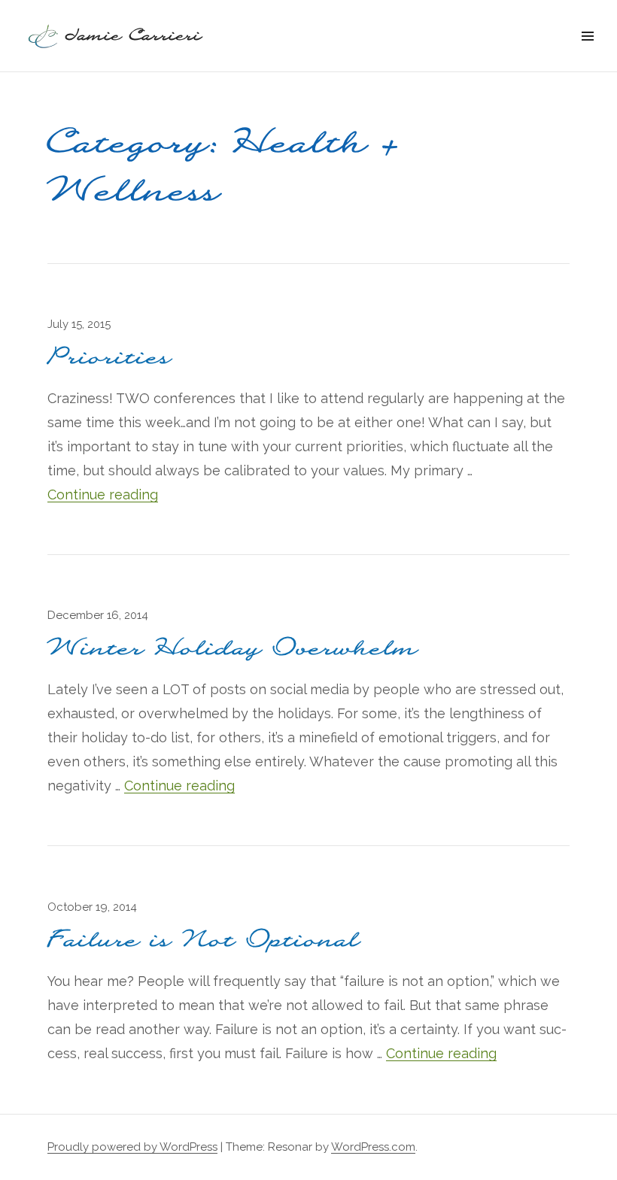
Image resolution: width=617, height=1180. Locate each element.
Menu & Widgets (587, 53)
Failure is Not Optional (203, 940)
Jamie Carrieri (133, 36)
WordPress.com (373, 1147)
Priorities (109, 358)
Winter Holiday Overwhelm (232, 649)
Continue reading (102, 494)
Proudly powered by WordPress (132, 1147)
